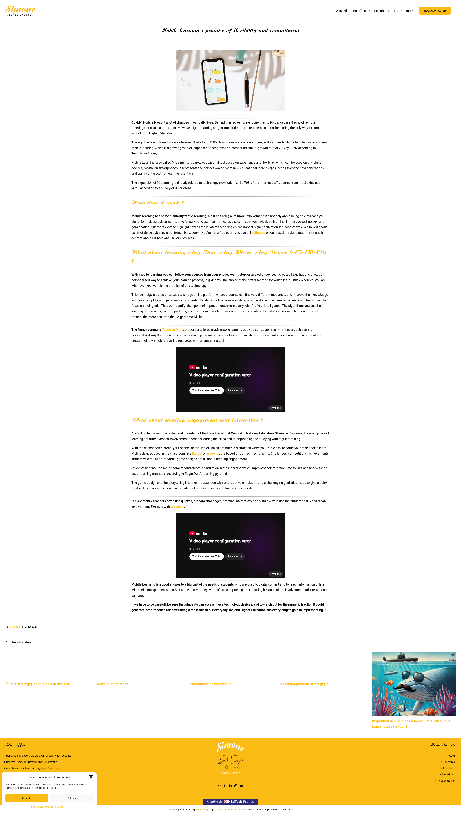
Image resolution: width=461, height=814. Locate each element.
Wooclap (213, 453)
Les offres (449, 762)
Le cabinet (449, 768)
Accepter (27, 798)
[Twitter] (225, 785)
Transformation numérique (210, 684)
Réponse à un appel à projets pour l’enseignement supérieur (39, 755)
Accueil (451, 755)
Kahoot (197, 453)
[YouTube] (241, 785)
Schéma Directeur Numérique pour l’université (31, 762)
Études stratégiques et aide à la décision (37, 684)
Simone (14, 626)
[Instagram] (235, 785)
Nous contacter (446, 780)
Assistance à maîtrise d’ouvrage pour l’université (33, 768)
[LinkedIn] (230, 785)
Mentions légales (203, 809)
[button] (91, 777)
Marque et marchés (112, 684)
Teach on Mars (172, 329)
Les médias (448, 774)
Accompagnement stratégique (304, 684)
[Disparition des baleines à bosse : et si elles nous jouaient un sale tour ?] (414, 654)
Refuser (71, 798)
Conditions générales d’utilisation (47, 807)
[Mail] (219, 785)
